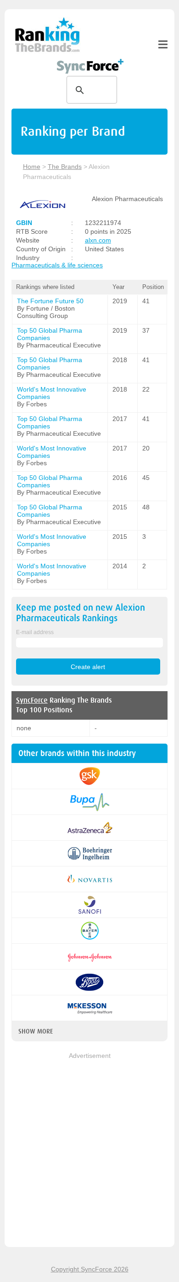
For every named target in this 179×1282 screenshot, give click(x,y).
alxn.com (98, 240)
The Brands (65, 166)
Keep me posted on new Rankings (80, 613)
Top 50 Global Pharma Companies (49, 334)
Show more (35, 1031)
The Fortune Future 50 (50, 301)
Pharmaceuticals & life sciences (57, 265)
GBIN (24, 222)
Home (31, 166)
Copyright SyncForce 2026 (90, 1269)
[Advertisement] (89, 1150)
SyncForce (32, 700)
